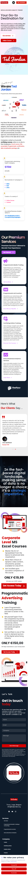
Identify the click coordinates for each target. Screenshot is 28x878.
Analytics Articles (7, 849)
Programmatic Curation (10, 829)
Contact (5, 842)
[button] (13, 2)
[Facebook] (9, 811)
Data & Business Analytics (10, 832)
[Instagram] (15, 811)
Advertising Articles (8, 845)
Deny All (14, 869)
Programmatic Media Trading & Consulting (11, 825)
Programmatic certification (16, 146)
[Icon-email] (19, 811)
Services (6, 820)
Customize (14, 872)
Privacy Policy (14, 861)
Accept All (14, 865)
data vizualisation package (9, 148)
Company (6, 852)
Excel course (15, 144)
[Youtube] (12, 811)
